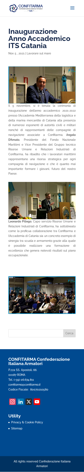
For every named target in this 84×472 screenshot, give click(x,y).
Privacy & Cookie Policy (27, 422)
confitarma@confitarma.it (24, 384)
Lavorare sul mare (39, 53)
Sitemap (16, 428)
